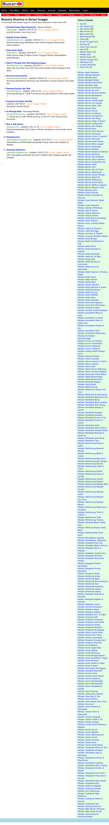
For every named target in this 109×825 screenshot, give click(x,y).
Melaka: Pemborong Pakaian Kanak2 (90, 487)
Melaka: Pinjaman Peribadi (90, 627)
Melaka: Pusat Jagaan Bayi (89, 647)
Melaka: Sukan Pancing (88, 739)
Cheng (83, 39)
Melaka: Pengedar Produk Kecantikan (89, 564)
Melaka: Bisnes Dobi (87, 108)
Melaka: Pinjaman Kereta (89, 624)
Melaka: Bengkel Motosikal (90, 82)
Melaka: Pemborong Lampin (90, 479)
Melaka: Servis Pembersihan (90, 683)
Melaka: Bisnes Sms (87, 167)
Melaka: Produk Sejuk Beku (90, 637)
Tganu (103, 14)
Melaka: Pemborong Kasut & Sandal (91, 475)
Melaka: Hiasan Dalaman (89, 213)
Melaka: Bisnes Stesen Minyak (91, 174)
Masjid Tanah (86, 51)
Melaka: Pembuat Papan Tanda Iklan (91, 523)
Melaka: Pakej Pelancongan (90, 376)
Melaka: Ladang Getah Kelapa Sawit (91, 352)
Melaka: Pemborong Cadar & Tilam (91, 467)
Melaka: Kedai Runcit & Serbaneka (88, 267)
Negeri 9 (60, 14)
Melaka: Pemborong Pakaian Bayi (93, 484)
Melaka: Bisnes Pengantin (89, 146)
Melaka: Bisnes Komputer (89, 133)
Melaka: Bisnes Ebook (88, 110)
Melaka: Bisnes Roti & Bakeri (91, 156)
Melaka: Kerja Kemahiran (89, 289)
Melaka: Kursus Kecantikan (90, 343)
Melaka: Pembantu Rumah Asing (92, 394)
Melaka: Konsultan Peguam (90, 302)
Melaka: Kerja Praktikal (88, 294)
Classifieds (14, 10)
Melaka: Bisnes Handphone (90, 115)
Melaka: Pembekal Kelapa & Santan (90, 408)
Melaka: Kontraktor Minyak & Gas (91, 326)
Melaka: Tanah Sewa (87, 742)
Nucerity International (17, 75)
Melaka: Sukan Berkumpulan (91, 734)
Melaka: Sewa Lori (86, 704)
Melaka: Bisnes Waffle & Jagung (92, 185)
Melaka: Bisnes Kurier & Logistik (92, 136)
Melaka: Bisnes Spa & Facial (90, 169)
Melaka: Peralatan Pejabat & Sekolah (90, 600)
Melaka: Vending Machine (89, 806)
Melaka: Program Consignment (91, 640)
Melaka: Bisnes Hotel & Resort (91, 121)
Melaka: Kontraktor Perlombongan (86, 337)
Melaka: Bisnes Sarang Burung (91, 161)
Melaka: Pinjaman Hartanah (90, 619)
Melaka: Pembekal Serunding (91, 438)
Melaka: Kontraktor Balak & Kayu (90, 314)
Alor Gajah (84, 26)
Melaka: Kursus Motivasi (89, 348)
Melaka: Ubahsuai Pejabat (89, 785)
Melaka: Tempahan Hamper (90, 750)
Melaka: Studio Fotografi (89, 716)
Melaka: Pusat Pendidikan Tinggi (92, 658)
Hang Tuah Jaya (87, 46)
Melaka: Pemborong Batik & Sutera (90, 454)
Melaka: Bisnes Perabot (88, 149)
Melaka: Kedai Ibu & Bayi (89, 256)
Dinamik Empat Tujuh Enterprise (21, 27)
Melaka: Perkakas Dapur (88, 609)
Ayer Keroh (84, 28)
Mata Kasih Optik (14, 50)
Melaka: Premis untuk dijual (90, 632)
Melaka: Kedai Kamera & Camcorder (89, 262)
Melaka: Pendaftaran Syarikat (91, 537)
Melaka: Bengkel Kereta (88, 80)
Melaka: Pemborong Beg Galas (91, 458)
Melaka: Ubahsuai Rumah (89, 788)
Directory (41, 10)
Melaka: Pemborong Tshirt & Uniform (91, 513)
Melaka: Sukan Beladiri (88, 732)
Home (4, 10)
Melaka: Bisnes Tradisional (90, 179)
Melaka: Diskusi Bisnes (88, 192)
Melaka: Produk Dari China (90, 634)
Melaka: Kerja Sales (86, 297)
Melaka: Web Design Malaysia (91, 808)
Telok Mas (84, 67)
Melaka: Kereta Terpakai (88, 284)
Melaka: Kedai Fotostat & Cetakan (89, 250)
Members (62, 10)
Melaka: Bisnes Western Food (91, 187)
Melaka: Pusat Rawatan (88, 660)
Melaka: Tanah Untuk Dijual (90, 744)
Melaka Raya (85, 57)
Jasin (82, 49)
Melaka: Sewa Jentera (87, 698)
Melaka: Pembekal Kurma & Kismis (90, 421)
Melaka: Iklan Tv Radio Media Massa (91, 224)
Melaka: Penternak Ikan (88, 583)
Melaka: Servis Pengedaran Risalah (90, 687)
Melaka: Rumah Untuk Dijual (91, 676)
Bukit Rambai (86, 36)
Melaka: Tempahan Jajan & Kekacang (90, 753)
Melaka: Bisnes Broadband (90, 95)
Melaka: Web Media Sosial (89, 811)
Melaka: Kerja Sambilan (88, 300)
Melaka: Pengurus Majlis (89, 573)
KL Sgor (6, 14)
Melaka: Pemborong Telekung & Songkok (92, 508)
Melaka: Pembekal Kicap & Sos (92, 417)
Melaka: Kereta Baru (87, 282)
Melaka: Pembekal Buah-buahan (92, 402)
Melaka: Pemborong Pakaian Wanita (90, 503)
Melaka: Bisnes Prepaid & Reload (93, 151)
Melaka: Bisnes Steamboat (90, 172)
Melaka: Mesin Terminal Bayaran (92, 371)
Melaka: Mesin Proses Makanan (92, 369)
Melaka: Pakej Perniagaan (89, 381)
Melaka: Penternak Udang (89, 591)
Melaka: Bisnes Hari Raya (89, 118)
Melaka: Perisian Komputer (90, 606)
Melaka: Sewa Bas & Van (89, 696)
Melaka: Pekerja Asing (87, 387)
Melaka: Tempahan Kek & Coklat (92, 765)
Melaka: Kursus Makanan (89, 346)
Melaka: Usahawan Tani (88, 803)
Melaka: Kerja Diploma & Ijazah (92, 287)
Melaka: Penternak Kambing (90, 586)
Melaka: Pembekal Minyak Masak (93, 430)
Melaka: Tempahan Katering (90, 762)
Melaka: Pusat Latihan (88, 650)
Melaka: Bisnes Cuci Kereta (90, 103)
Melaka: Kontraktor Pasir (89, 330)
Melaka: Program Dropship (90, 642)
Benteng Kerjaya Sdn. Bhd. (19, 88)
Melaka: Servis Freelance (89, 678)
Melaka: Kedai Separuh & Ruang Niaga (92, 273)
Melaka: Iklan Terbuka (88, 220)
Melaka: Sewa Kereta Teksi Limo (92, 701)
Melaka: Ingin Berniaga (88, 230)
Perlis (17, 14)
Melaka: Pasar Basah (87, 384)
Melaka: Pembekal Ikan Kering (91, 404)
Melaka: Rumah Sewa (87, 673)
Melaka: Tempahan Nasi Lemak (92, 780)
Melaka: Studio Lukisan (88, 721)
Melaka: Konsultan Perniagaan (91, 305)
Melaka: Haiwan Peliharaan (90, 207)
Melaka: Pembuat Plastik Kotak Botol (92, 528)
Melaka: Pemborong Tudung (90, 519)
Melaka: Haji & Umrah (88, 210)
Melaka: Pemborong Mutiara (90, 481)
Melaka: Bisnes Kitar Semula (90, 131)
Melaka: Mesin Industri (88, 363)
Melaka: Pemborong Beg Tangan (92, 461)
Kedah (28, 14)
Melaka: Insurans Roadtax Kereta (92, 236)
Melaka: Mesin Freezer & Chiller (92, 361)
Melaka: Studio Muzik (87, 729)
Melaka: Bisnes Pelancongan (91, 143)
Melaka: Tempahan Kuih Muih (91, 773)
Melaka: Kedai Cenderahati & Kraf (91, 242)
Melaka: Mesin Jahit (86, 366)
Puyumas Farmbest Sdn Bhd (19, 101)
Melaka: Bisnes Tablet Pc (89, 177)
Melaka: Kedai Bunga (87, 238)
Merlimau (84, 62)
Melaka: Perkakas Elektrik (89, 612)
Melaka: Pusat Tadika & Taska (91, 663)
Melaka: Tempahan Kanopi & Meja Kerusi (91, 758)
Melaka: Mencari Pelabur (89, 356)
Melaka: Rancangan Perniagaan (92, 668)
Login (85, 10)
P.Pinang (39, 14)
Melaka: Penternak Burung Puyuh (93, 581)
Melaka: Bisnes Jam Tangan (90, 126)
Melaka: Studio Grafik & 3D (90, 719)
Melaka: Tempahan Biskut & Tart (92, 747)
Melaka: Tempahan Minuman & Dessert (92, 776)
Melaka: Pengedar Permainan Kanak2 (91, 559)
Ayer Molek (85, 31)
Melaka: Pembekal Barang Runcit (93, 397)
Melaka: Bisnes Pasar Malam (90, 141)
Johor (82, 14)
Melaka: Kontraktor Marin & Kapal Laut (90, 321)
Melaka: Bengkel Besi (87, 77)
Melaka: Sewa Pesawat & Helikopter (89, 707)
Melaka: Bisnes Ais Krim (88, 90)
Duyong (83, 44)
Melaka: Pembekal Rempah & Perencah (91, 434)
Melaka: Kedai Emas (87, 246)
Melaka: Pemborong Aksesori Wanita (91, 449)
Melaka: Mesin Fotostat (88, 358)
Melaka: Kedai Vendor (87, 279)
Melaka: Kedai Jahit (86, 259)
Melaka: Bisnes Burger (88, 98)
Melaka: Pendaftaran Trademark (92, 540)
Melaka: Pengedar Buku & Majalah (89, 549)
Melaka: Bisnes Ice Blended (90, 123)
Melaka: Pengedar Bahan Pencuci (93, 545)
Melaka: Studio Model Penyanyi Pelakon (92, 725)
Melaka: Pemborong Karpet (90, 471)
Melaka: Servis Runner (88, 691)
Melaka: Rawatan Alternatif (90, 670)
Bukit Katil (84, 34)
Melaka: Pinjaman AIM (88, 617)
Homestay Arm (13, 137)
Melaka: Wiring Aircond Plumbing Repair (88, 815)
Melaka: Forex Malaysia (88, 205)
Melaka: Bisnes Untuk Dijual (90, 182)
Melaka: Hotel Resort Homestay (92, 218)
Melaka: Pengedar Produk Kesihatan (89, 569)
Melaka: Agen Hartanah (88, 72)
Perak (49, 14)
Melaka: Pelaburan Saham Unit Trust (92, 390)
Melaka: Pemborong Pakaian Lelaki (90, 493)
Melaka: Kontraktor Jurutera (90, 317)
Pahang (93, 14)
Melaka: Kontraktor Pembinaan (92, 333)
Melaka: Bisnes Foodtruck (89, 113)
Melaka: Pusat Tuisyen (88, 665)
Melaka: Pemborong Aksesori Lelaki (91, 444)
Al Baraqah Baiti (14, 111)
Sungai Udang (86, 64)
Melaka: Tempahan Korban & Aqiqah (91, 769)
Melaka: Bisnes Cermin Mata (90, 100)
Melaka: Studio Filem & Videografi (88, 712)
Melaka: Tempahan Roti (88, 783)
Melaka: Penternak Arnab (89, 576)
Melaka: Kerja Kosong (87, 292)
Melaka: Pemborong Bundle (90, 463)
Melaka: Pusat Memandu (89, 652)
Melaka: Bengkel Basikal (89, 75)
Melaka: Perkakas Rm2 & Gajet (92, 614)
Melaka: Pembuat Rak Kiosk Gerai (90, 533)
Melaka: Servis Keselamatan (90, 681)
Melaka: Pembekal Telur (88, 440)
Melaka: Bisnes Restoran (89, 154)
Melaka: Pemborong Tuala (89, 517)
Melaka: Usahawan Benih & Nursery (90, 799)
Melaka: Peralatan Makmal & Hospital (91, 595)
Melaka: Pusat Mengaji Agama (91, 655)
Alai (81, 23)
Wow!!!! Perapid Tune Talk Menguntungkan (26, 63)
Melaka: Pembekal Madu (89, 425)
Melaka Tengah (87, 59)
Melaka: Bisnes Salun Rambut (91, 159)
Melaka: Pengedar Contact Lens (92, 553)
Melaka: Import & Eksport (89, 228)
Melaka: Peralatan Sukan (89, 604)
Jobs (33, 10)
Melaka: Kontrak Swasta (88, 307)
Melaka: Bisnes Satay (87, 164)
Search (25, 10)
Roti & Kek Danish (15, 124)
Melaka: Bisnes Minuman (89, 138)
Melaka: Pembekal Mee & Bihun (92, 427)
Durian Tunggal (87, 41)
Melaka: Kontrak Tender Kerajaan (92, 310)
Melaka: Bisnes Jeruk (87, 128)
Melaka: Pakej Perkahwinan (90, 379)
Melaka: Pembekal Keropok (90, 415)
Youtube (51, 10)
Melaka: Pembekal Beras (89, 399)
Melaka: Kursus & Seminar (90, 340)
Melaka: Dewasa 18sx (87, 190)
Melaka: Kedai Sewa (87, 277)
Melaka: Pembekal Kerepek (90, 412)
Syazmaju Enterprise (16, 149)
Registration (74, 10)
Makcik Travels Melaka (17, 37)
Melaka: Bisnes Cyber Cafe (89, 105)
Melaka (71, 14)
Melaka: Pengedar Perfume (90, 555)
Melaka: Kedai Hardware (89, 253)
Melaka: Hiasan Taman (88, 215)
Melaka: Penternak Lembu (89, 589)
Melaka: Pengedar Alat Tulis (90, 542)
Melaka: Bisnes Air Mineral (89, 87)
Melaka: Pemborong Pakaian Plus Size (90, 498)
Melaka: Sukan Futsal (87, 737)
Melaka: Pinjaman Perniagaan (91, 629)
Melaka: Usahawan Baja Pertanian (88, 794)
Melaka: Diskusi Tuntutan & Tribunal (90, 196)
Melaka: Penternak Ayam (89, 578)
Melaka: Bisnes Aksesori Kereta (91, 92)
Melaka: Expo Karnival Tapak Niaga (91, 201)
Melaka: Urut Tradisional (89, 791)
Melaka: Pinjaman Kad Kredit (91, 622)
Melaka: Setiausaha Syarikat (90, 693)
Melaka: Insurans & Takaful (90, 233)
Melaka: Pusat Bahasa (87, 645)
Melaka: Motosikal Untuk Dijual (92, 374)
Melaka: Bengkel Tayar (88, 85)
